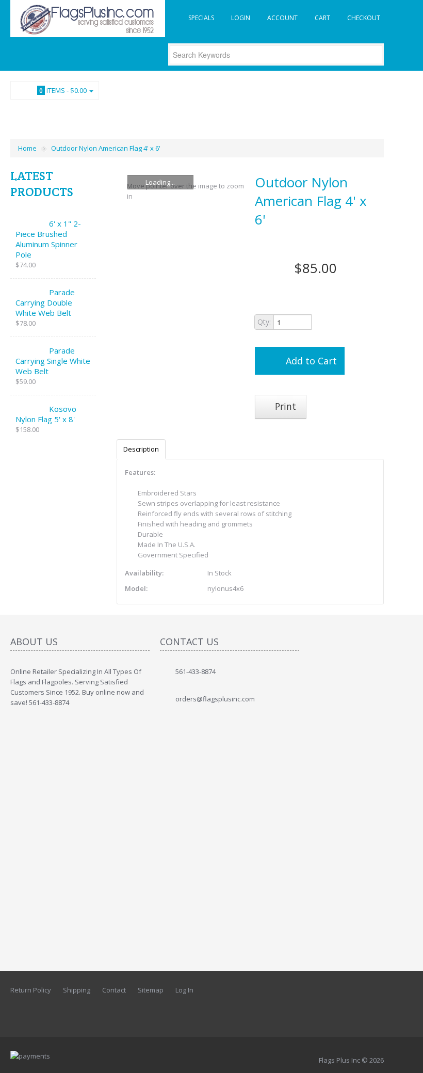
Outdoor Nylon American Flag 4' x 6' (105, 148)
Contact (114, 990)
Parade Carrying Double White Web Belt (45, 302)
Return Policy (30, 990)
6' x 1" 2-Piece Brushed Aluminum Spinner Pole (48, 239)
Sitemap (151, 990)
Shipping (76, 990)
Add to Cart (311, 361)
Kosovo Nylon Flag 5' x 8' (45, 414)
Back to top (405, 1057)
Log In (184, 990)
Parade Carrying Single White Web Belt (52, 360)
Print (284, 406)
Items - (63, 90)
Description (141, 449)
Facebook (376, 113)
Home (27, 148)
